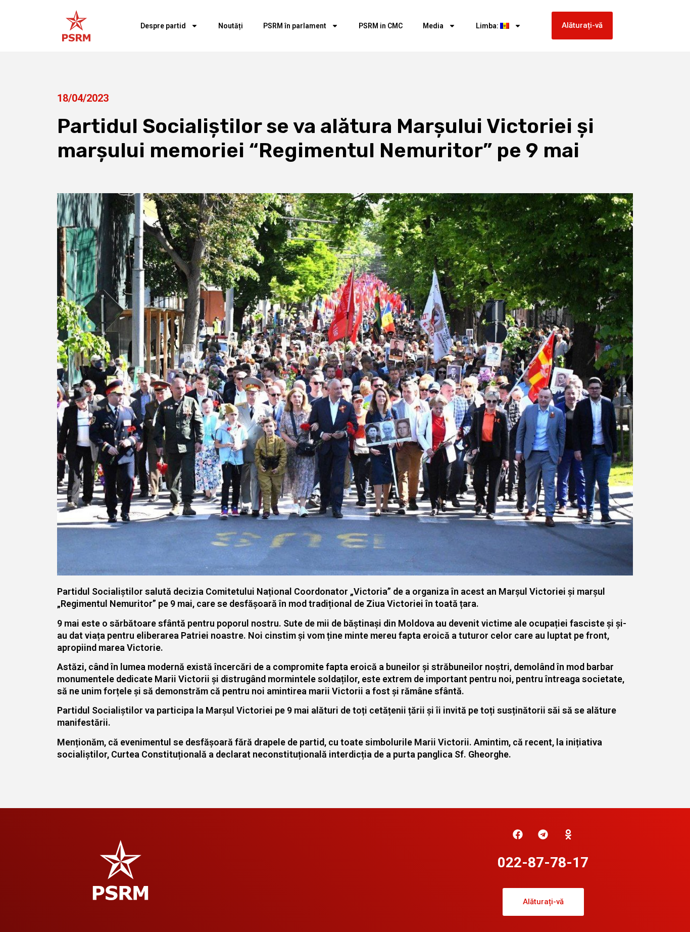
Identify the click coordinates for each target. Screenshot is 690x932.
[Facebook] (518, 834)
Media (433, 26)
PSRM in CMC (381, 26)
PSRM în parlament (294, 26)
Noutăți (230, 26)
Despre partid (163, 26)
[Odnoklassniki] (568, 834)
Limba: (488, 26)
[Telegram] (543, 834)
